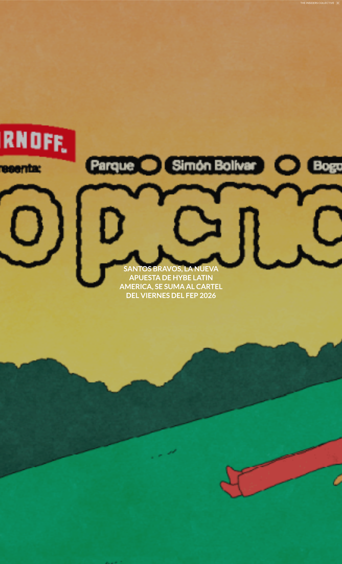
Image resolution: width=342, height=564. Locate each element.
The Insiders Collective (317, 2)
